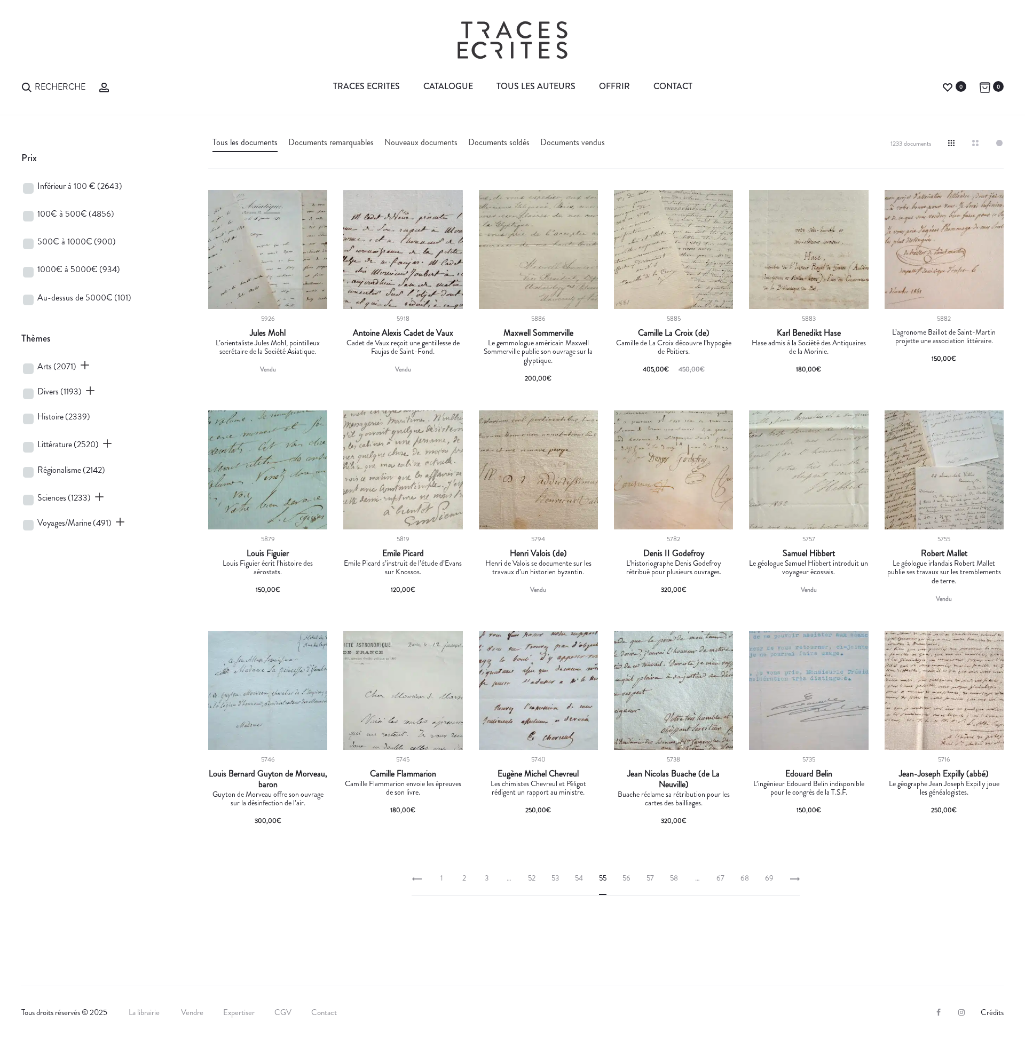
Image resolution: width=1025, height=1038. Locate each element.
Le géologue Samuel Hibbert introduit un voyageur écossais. (808, 567)
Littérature (68, 444)
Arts (56, 366)
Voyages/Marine (74, 523)
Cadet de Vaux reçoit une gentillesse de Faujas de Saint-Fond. (403, 347)
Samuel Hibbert (809, 553)
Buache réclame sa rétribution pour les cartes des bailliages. (674, 799)
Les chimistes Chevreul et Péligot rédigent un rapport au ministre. (538, 788)
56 (626, 878)
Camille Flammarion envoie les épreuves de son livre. (403, 788)
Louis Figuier (268, 553)
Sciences (64, 498)
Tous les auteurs (535, 86)
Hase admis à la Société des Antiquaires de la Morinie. (809, 347)
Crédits (992, 1012)
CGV (282, 1012)
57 (650, 878)
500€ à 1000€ (76, 241)
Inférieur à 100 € (79, 186)
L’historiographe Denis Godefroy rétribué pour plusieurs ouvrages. (673, 567)
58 (674, 878)
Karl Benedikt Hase (809, 333)
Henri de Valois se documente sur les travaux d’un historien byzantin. (538, 567)
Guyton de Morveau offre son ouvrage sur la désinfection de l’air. (268, 799)
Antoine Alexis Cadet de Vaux (403, 333)
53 (555, 878)
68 (744, 878)
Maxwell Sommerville (538, 333)
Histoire (63, 416)
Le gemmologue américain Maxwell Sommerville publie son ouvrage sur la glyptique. (538, 351)
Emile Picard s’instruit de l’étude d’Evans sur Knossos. (403, 567)
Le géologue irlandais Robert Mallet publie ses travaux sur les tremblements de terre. (944, 572)
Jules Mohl (268, 333)
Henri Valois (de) (538, 553)
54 (579, 878)
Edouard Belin (808, 773)
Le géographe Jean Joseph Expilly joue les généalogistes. (944, 788)
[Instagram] (961, 1012)
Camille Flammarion (403, 773)
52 (531, 878)
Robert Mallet (944, 553)
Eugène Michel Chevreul (538, 773)
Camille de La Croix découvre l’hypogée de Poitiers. (673, 347)
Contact (672, 86)
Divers (59, 391)
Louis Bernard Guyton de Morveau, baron (268, 779)
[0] (947, 86)
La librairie (145, 1012)
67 (720, 878)
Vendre (192, 1012)
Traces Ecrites (366, 86)
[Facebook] (938, 1012)
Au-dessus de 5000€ (84, 297)
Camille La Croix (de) (673, 333)
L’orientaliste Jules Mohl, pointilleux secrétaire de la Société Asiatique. (268, 347)
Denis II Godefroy (673, 553)
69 (769, 878)
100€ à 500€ (75, 214)
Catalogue (448, 86)
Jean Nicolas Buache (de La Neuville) (673, 779)
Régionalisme (71, 470)
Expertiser (239, 1012)
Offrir (614, 86)
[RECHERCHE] (26, 86)
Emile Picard (403, 553)
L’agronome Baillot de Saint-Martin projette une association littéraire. (944, 336)
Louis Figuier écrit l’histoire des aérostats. (268, 567)
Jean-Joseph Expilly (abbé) (944, 773)
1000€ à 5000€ (78, 269)
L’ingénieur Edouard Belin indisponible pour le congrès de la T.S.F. (808, 788)
